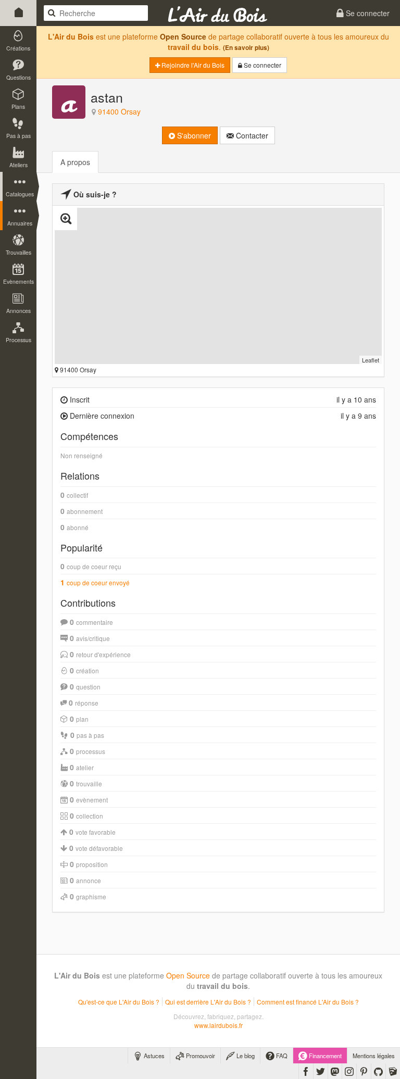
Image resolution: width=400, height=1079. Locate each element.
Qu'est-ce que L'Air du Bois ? (118, 1001)
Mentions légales (374, 1055)
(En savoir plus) (246, 47)
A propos (75, 162)
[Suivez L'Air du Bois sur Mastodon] (335, 1071)
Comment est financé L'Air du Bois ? (308, 1001)
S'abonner (193, 135)
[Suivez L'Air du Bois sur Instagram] (349, 1071)
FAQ (281, 1055)
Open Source (183, 36)
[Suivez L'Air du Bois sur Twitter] (321, 1071)
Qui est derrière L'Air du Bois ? (208, 1001)
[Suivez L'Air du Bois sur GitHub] (378, 1071)
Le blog (245, 1055)
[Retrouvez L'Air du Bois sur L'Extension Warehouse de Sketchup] (393, 1071)
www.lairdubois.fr (218, 1025)
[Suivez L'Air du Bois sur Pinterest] (364, 1071)
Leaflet (370, 360)
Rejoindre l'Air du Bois (192, 64)
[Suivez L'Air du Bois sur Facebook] (306, 1071)
